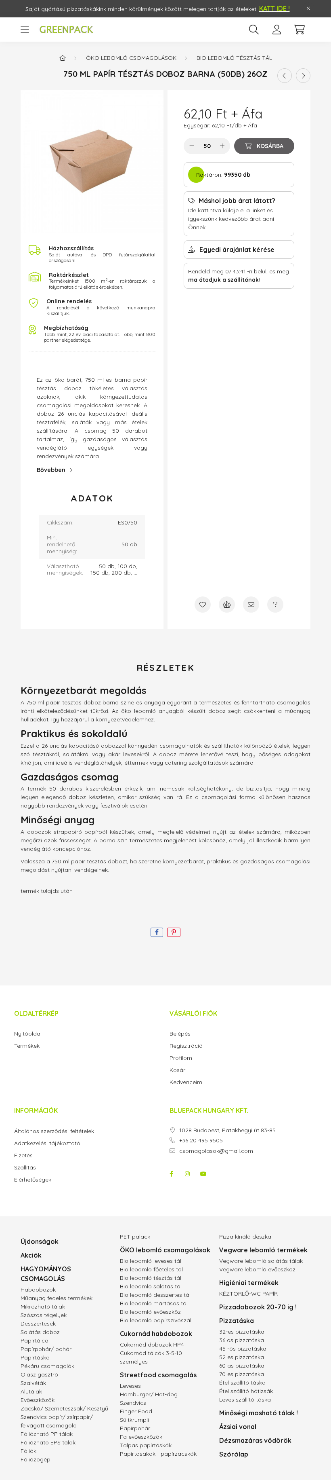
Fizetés (23, 1155)
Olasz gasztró (39, 1374)
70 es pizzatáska (241, 1374)
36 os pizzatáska (241, 1340)
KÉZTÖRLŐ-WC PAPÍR (248, 1293)
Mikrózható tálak (43, 1306)
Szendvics (133, 1402)
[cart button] (299, 29)
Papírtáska (35, 1357)
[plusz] (222, 146)
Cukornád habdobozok (156, 1334)
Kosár (177, 1070)
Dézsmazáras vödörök (255, 1440)
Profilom (181, 1058)
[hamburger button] (25, 29)
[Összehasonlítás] (227, 604)
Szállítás (25, 1167)
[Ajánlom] (251, 604)
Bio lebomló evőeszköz (150, 1311)
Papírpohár (135, 1428)
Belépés (180, 1033)
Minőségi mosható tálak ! (258, 1413)
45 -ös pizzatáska (242, 1348)
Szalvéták (33, 1383)
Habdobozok (38, 1289)
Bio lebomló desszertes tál (155, 1294)
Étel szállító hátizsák (246, 1391)
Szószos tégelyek (44, 1315)
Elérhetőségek (32, 1179)
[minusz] (192, 146)
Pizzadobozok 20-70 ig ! (258, 1307)
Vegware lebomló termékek (263, 1250)
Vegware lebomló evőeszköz (257, 1269)
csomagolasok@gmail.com (216, 1151)
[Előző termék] (284, 75)
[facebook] (157, 932)
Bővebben (51, 470)
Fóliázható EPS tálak (48, 1442)
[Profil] (276, 29)
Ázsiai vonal (237, 1427)
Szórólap (233, 1454)
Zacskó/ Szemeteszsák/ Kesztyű (64, 1408)
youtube (203, 1174)
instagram (187, 1174)
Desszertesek (38, 1323)
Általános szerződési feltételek (54, 1131)
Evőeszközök (37, 1400)
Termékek (27, 1045)
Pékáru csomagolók (47, 1366)
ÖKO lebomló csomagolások (131, 57)
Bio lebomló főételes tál (151, 1269)
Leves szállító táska (245, 1399)
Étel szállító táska (242, 1382)
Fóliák (28, 1451)
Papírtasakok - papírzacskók (158, 1453)
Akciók (31, 1255)
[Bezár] (308, 8)
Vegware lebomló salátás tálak (261, 1260)
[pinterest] (173, 932)
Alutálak (31, 1391)
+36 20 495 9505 (201, 1140)
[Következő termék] (303, 75)
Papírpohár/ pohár (46, 1349)
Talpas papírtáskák (146, 1445)
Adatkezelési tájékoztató (47, 1143)
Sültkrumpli (134, 1419)
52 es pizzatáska (241, 1357)
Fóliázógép (35, 1459)
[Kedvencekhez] (203, 604)
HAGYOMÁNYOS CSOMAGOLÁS (46, 1274)
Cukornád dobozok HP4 (152, 1344)
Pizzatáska (236, 1321)
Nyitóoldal (28, 1033)
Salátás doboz (40, 1332)
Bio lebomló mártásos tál (154, 1303)
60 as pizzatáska (241, 1365)
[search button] (254, 29)
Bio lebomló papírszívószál (155, 1320)
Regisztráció (186, 1045)
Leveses (130, 1385)
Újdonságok (40, 1241)
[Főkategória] (62, 57)
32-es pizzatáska (241, 1331)
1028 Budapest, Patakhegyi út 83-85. (228, 1130)
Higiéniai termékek (249, 1283)
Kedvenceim (186, 1082)
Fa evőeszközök (141, 1436)
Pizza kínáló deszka (245, 1236)
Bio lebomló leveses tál (150, 1260)
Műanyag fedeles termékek (56, 1298)
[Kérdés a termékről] (275, 604)
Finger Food (136, 1411)
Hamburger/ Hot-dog (149, 1394)
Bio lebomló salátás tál (151, 1286)
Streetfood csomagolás (158, 1375)
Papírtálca (34, 1340)
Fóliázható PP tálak (47, 1434)
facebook (171, 1174)
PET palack (135, 1236)
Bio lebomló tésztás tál (234, 57)
